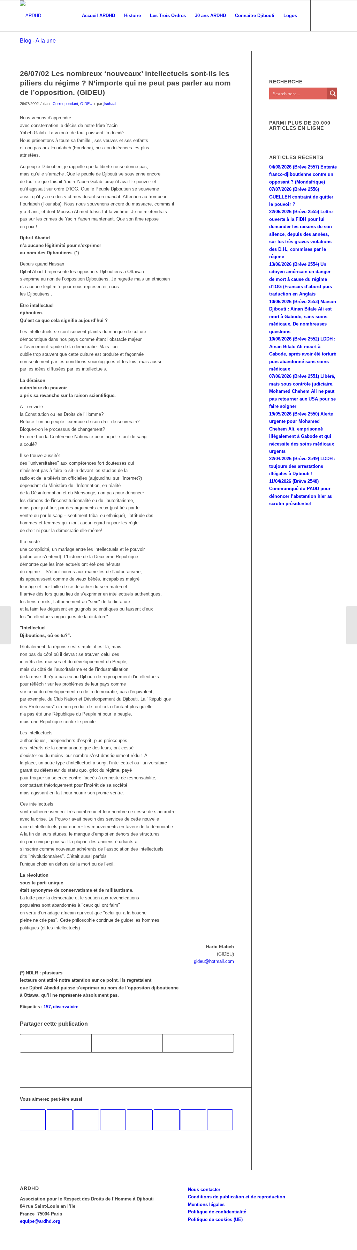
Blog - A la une (38, 41)
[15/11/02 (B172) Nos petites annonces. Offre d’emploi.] (167, 1119)
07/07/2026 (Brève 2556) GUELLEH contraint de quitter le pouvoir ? (301, 197)
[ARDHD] (30, 15)
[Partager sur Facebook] (55, 1043)
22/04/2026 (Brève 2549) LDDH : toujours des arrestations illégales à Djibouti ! (302, 466)
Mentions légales (206, 1204)
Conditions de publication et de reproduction (236, 1196)
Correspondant (65, 104)
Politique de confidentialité (217, 1211)
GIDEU (86, 104)
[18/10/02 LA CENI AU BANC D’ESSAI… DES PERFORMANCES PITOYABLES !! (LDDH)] (113, 1119)
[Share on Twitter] (198, 1043)
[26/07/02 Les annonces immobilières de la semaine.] (5, 625)
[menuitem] (98, 15)
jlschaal (110, 104)
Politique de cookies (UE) (215, 1219)
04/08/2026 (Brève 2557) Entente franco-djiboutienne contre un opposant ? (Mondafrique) (303, 174)
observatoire (65, 1006)
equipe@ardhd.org (40, 1221)
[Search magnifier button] (333, 93)
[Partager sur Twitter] (127, 1043)
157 (47, 1006)
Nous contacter (204, 1189)
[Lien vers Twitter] (332, 15)
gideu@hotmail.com (214, 961)
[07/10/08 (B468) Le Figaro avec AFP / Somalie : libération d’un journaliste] (60, 1119)
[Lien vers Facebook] (321, 15)
